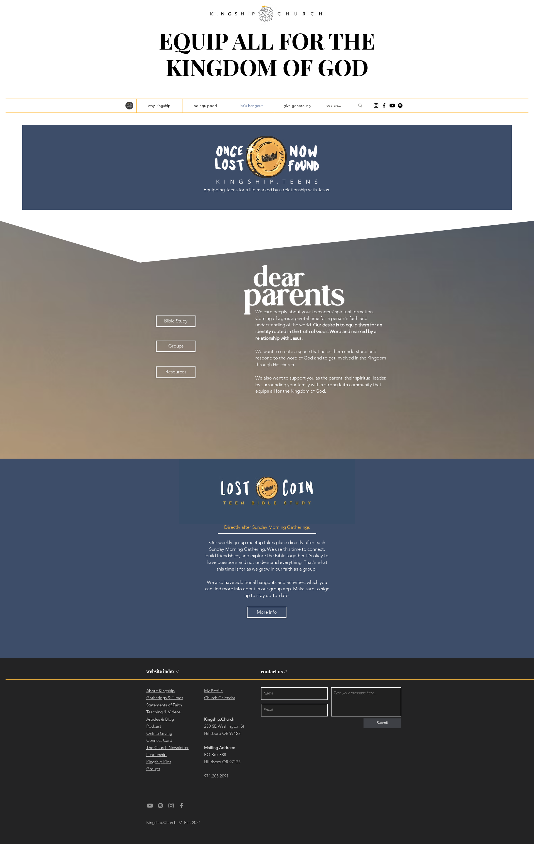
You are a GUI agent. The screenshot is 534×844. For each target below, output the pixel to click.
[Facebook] (384, 105)
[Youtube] (392, 105)
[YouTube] (150, 805)
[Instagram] (376, 105)
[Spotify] (400, 105)
